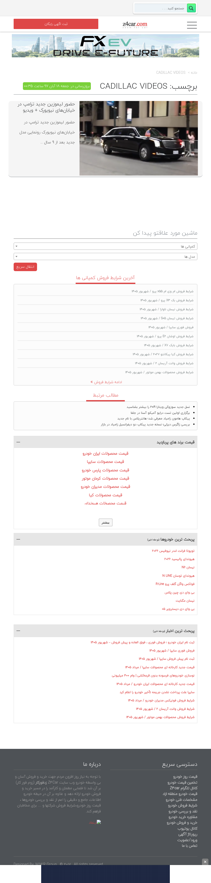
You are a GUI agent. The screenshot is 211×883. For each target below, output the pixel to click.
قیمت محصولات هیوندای (105, 503)
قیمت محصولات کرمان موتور (105, 478)
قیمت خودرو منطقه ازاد (180, 793)
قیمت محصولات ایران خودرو (105, 453)
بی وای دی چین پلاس (180, 592)
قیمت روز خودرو (185, 776)
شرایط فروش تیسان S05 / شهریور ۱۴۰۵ (167, 318)
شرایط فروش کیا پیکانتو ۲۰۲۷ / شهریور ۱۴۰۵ (163, 354)
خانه (194, 73)
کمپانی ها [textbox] (188, 246)
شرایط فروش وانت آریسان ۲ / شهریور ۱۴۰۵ (164, 363)
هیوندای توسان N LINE (178, 575)
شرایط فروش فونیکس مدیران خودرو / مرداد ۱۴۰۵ (161, 700)
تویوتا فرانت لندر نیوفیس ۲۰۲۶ (173, 551)
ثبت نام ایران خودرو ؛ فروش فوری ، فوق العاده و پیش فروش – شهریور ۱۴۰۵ (143, 642)
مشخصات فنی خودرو (181, 799)
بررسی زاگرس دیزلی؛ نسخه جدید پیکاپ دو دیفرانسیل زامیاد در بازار (145, 424)
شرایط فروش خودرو (182, 805)
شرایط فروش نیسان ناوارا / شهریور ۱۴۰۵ (167, 309)
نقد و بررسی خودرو (183, 811)
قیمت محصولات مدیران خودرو (105, 486)
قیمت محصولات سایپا (105, 461)
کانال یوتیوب (187, 828)
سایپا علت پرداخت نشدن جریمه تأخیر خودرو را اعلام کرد (157, 692)
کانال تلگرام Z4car (183, 788)
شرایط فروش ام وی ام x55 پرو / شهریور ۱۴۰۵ (163, 291)
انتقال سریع (25, 266)
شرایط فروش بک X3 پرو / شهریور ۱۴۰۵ (167, 300)
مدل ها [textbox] (189, 256)
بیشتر (106, 522)
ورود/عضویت (187, 840)
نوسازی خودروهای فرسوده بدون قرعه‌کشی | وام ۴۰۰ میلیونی (153, 675)
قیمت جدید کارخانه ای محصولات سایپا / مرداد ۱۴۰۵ (160, 667)
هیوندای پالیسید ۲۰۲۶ (179, 559)
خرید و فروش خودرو (181, 822)
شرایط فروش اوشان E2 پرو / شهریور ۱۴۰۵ (165, 336)
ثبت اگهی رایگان (56, 24)
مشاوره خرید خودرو (182, 817)
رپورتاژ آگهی (187, 834)
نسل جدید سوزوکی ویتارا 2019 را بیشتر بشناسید (158, 407)
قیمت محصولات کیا (105, 495)
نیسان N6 (188, 567)
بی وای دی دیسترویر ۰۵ (178, 609)
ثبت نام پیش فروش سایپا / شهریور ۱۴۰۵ (167, 658)
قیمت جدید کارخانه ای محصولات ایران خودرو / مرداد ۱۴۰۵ (156, 684)
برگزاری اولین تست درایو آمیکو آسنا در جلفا (160, 413)
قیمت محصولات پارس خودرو (105, 470)
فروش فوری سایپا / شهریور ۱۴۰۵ (171, 327)
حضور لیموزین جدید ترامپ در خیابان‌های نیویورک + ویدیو (46, 107)
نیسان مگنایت (185, 600)
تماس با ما (189, 845)
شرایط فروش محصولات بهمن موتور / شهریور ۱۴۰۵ (159, 372)
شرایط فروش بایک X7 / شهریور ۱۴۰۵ (169, 345)
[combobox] (105, 246)
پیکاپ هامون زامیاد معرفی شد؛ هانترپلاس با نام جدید (153, 418)
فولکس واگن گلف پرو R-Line (175, 584)
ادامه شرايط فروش (108, 382)
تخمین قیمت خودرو (182, 782)
